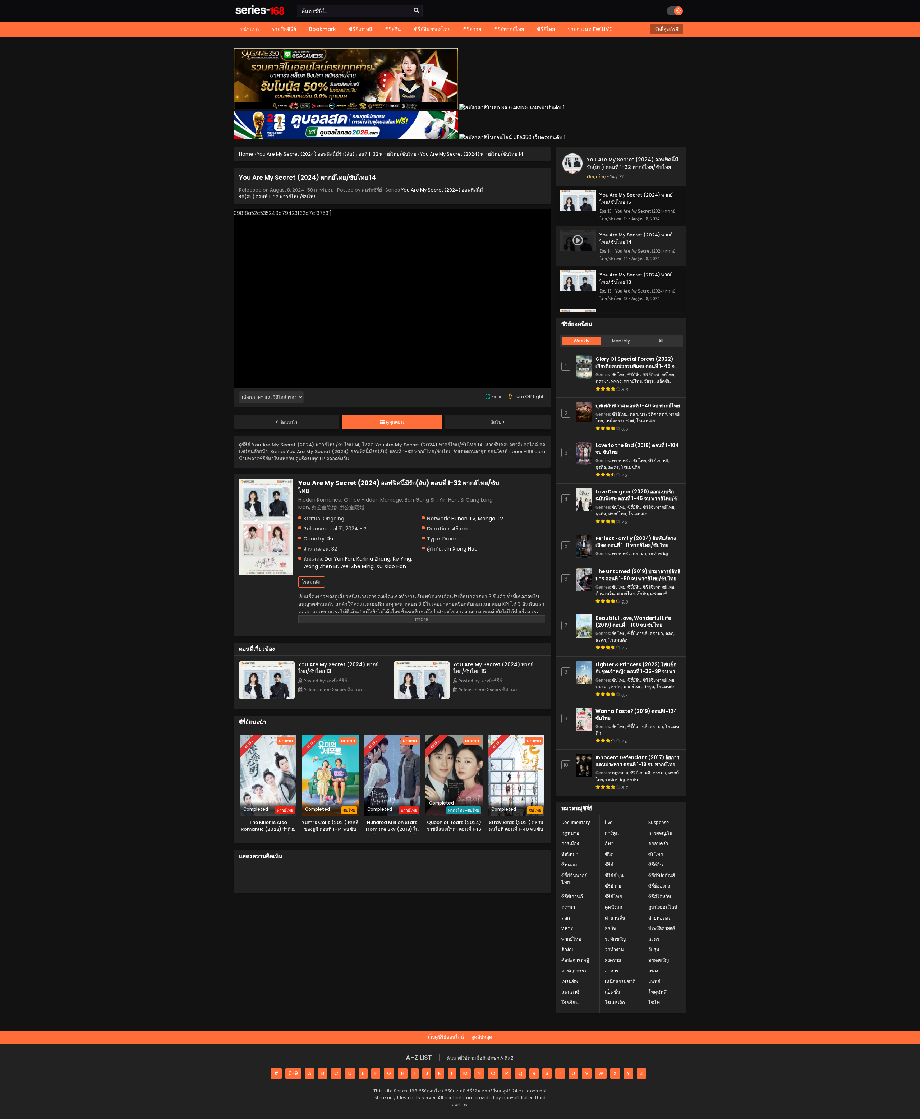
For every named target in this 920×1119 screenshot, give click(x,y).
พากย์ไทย (633, 381)
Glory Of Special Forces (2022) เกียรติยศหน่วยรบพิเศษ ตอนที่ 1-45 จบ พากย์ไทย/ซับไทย (636, 366)
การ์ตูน (612, 833)
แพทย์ (654, 981)
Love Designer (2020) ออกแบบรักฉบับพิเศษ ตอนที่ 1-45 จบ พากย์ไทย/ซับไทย (638, 498)
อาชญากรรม (574, 970)
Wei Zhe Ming (357, 566)
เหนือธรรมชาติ (619, 420)
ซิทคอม (569, 864)
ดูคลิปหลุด (481, 1036)
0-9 (293, 1073)
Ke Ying (402, 558)
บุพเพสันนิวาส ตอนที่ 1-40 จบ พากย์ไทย (637, 405)
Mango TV (490, 518)
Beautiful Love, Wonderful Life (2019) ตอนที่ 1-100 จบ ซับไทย (633, 621)
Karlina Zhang (373, 558)
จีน (330, 538)
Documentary (575, 822)
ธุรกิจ (600, 467)
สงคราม (613, 960)
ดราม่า (602, 381)
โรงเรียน (570, 1002)
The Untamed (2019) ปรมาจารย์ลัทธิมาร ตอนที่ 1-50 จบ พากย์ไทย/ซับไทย (637, 575)
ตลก (634, 414)
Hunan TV (463, 518)
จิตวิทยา (569, 854)
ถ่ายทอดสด (659, 918)
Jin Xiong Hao (461, 548)
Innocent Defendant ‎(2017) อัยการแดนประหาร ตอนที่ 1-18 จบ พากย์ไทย (637, 761)
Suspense (658, 822)
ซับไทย (618, 374)
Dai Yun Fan (339, 558)
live (608, 822)
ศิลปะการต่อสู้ (575, 960)
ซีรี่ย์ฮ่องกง (659, 886)
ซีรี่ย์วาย (613, 886)
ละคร (613, 467)
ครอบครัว (621, 460)
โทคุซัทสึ (657, 992)
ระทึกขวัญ (658, 553)
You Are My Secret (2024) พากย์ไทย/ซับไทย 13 (338, 668)
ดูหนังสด (613, 907)
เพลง (653, 970)
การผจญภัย (660, 833)
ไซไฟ (654, 1002)
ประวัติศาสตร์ (653, 414)
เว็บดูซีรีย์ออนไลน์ (446, 1036)
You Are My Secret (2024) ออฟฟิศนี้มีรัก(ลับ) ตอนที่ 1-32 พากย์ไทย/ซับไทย (632, 163)
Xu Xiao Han (391, 566)
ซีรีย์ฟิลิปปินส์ (661, 875)
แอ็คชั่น (664, 381)
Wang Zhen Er (320, 566)
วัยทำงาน (614, 949)
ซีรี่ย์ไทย (619, 414)
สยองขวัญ (658, 960)
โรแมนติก (312, 582)
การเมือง (570, 843)
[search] (416, 11)
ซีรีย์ (609, 864)
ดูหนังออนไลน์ (662, 907)
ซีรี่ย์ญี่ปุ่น (614, 875)
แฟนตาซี (658, 593)
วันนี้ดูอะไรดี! (666, 29)
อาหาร (611, 970)
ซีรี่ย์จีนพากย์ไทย (658, 374)
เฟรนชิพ (569, 981)
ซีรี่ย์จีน (634, 374)
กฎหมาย (620, 772)
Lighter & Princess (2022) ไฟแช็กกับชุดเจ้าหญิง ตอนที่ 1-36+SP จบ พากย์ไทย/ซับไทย (638, 671)
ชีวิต (609, 854)
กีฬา (609, 843)
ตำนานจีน (605, 593)
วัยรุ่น (649, 381)
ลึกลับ (642, 593)
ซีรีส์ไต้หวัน (659, 896)
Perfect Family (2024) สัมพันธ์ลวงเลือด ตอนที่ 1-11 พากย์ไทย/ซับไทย (635, 542)
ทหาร (616, 381)
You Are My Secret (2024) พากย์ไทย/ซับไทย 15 (493, 668)
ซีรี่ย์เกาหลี (658, 460)
